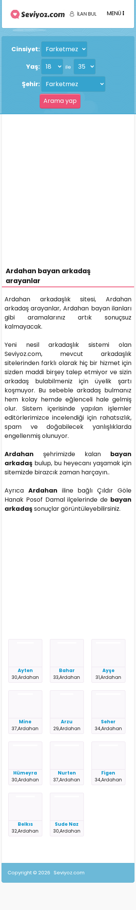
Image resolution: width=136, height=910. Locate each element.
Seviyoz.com (69, 872)
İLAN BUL (86, 14)
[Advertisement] (68, 186)
